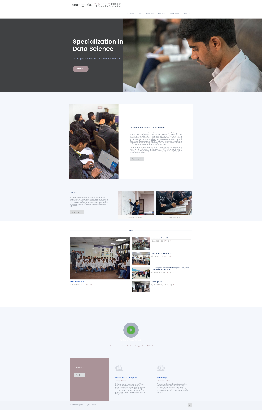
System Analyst (162, 377)
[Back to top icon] (190, 405)
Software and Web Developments (126, 377)
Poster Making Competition (160, 238)
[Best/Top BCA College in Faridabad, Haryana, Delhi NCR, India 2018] (96, 4)
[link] (136, 205)
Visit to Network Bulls (77, 281)
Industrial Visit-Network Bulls (161, 253)
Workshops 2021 (156, 282)
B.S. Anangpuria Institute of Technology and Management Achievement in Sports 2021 (170, 268)
